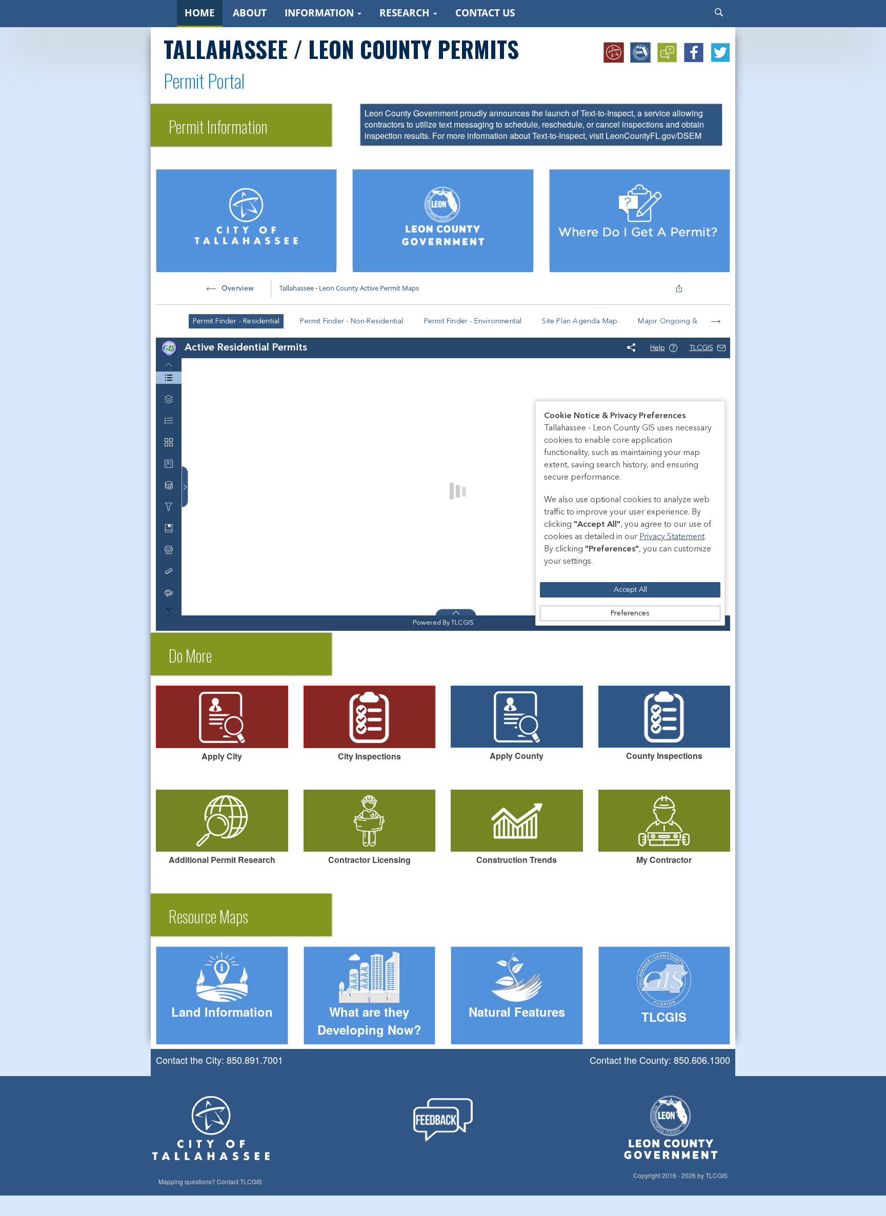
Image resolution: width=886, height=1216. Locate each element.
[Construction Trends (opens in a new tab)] (517, 821)
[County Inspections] (664, 717)
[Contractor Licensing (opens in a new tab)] (370, 821)
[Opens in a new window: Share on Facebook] (694, 53)
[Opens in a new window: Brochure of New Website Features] (667, 53)
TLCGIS (251, 1181)
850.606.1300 (702, 1059)
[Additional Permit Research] (222, 821)
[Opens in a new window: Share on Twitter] (721, 53)
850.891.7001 (255, 1059)
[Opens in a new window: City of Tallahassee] (614, 53)
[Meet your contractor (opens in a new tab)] (664, 821)
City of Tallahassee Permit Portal (211, 731)
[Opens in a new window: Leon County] (641, 53)
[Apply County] (517, 717)
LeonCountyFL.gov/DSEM (653, 135)
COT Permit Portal (335, 712)
